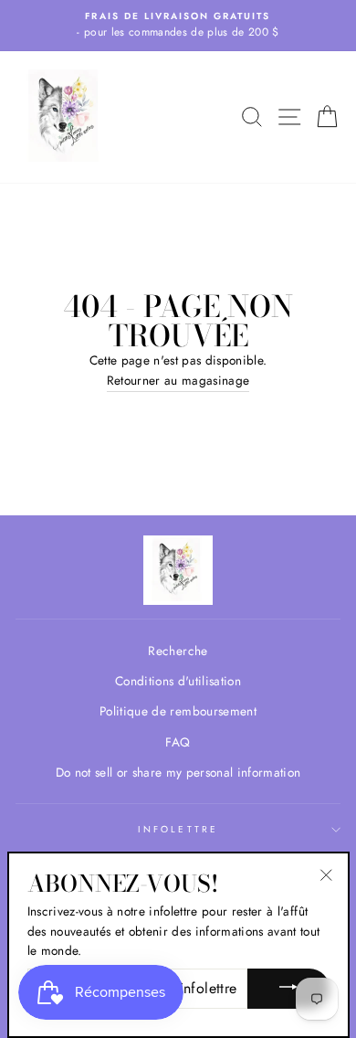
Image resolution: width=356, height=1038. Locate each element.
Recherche (177, 650)
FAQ (177, 742)
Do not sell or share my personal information (178, 772)
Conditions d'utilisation (178, 681)
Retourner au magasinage (178, 380)
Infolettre (178, 829)
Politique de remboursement (178, 711)
